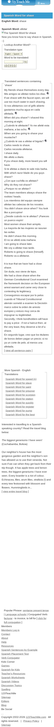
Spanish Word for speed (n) (21, 379)
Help (4, 642)
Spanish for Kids (10, 669)
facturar (8, 618)
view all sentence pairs (18, 350)
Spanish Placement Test (15, 654)
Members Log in (10, 630)
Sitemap (6, 697)
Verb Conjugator (10, 657)
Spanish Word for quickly (20, 402)
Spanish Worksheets (13, 677)
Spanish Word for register (20, 406)
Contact (5, 634)
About (4, 638)
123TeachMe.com (36, 717)
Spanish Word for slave (19, 383)
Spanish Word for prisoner (20, 391)
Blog (3, 705)
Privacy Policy (31, 721)
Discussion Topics (11, 685)
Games (5, 665)
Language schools (15, 614)
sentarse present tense (36, 610)
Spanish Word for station (19, 398)
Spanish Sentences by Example (19, 650)
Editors (5, 701)
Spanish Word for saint (18, 387)
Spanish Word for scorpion (20, 395)
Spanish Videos (10, 681)
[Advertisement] (27, 524)
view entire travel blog (15, 491)
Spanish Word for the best (20, 414)
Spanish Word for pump (19, 410)
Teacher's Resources (13, 673)
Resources (7, 646)
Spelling (5, 689)
